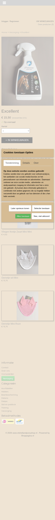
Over (36, 163)
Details (26, 163)
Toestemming (12, 163)
